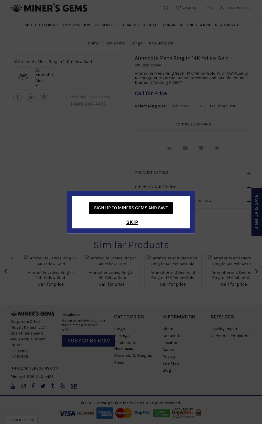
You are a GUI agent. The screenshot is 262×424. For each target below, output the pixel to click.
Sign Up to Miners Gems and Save (131, 208)
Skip (132, 222)
